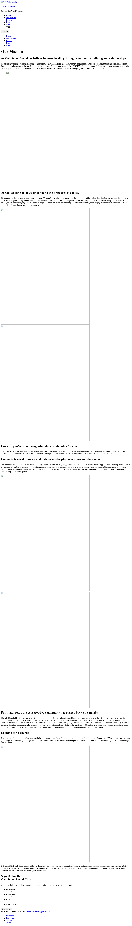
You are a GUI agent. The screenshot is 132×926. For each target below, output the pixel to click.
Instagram (10, 918)
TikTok (9, 923)
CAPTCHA (11, 904)
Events (9, 20)
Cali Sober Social (8, 6)
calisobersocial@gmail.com (38, 911)
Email (9, 899)
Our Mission (11, 17)
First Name (11, 889)
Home (8, 15)
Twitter (9, 920)
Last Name (11, 894)
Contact (9, 24)
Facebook (10, 916)
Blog (8, 22)
